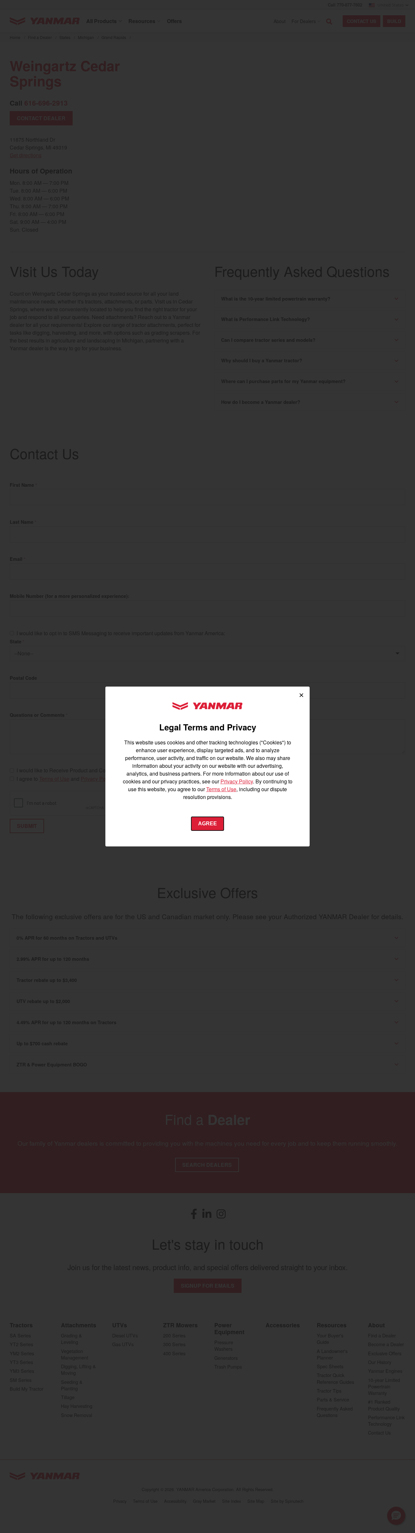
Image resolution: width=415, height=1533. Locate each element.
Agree (207, 823)
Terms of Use (221, 789)
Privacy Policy (236, 781)
